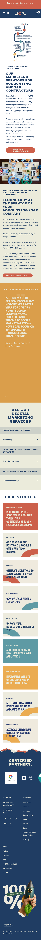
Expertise (26, 810)
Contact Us (27, 802)
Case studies (28, 815)
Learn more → (21, 6)
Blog (4, 859)
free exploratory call (17, 275)
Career (25, 823)
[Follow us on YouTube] (5, 823)
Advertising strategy (11, 461)
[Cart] (37, 13)
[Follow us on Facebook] (5, 818)
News (25, 828)
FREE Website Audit (10, 864)
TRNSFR (5, 872)
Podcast (6, 851)
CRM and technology (11, 481)
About (25, 819)
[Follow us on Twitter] (10, 818)
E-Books (6, 855)
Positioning (7, 439)
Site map (26, 839)
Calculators (7, 868)
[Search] (8, 13)
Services (26, 806)
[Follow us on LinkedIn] (10, 823)
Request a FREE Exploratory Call (20, 150)
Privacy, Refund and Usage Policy (30, 834)
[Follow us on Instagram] (15, 818)
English (6, 924)
